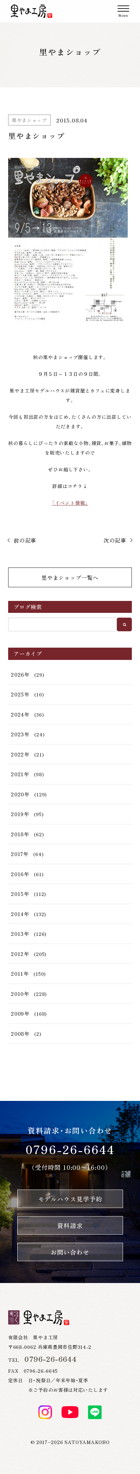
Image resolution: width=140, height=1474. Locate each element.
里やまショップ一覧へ (70, 577)
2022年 (20, 754)
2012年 (20, 953)
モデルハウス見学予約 (70, 1198)
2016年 (20, 874)
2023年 (20, 734)
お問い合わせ (70, 1252)
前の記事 (25, 540)
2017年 (20, 853)
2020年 (20, 794)
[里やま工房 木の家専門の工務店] (31, 11)
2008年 (20, 1033)
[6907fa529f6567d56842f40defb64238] (70, 243)
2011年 (20, 973)
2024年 (20, 714)
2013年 (20, 933)
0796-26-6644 (70, 1149)
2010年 (20, 993)
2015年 (20, 893)
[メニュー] (123, 11)
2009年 (20, 1013)
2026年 (20, 674)
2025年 (20, 694)
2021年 (20, 774)
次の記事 (115, 540)
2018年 (20, 834)
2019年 (20, 813)
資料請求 (70, 1225)
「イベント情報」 (70, 502)
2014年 (20, 913)
